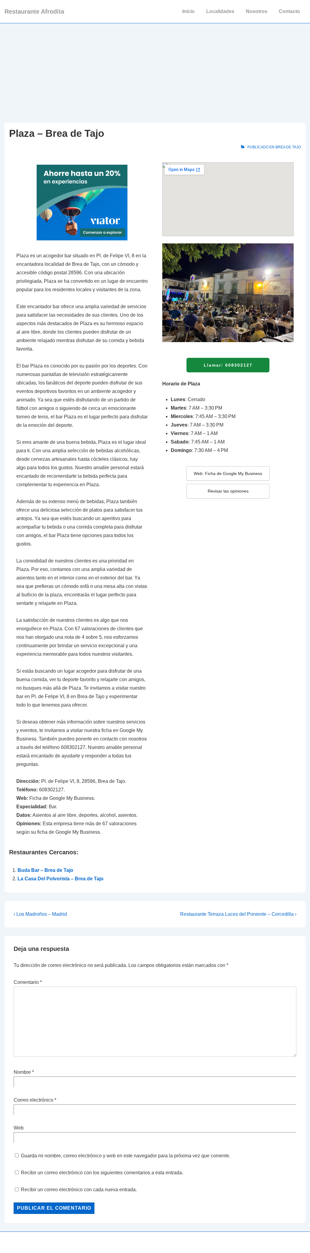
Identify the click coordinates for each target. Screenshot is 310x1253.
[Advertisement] (155, 68)
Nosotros (256, 11)
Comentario (28, 982)
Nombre (22, 1072)
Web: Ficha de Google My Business (228, 473)
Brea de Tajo (288, 147)
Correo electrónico (33, 1100)
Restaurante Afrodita (34, 11)
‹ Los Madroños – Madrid (40, 914)
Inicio (188, 11)
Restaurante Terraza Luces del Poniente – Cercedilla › (238, 914)
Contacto (289, 11)
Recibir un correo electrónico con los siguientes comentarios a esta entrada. (102, 1172)
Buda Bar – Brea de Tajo (45, 870)
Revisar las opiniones (228, 491)
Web (19, 1127)
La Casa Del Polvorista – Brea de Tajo (61, 878)
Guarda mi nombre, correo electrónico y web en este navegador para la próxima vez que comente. (125, 1155)
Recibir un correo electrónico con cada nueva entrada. (79, 1189)
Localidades (220, 11)
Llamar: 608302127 (228, 365)
